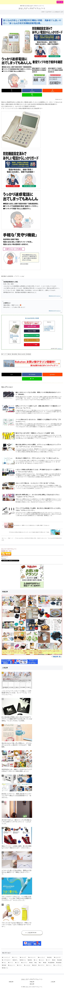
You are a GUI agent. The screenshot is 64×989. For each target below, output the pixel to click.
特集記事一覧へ (57, 656)
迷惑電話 (15, 354)
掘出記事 (32, 984)
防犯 (10, 354)
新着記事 (11, 981)
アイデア (5, 354)
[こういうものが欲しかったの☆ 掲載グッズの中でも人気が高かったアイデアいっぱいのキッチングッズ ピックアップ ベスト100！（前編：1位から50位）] (32, 625)
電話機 (29, 354)
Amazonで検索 (32, 331)
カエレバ (59, 348)
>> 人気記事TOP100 (30, 932)
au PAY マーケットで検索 (32, 340)
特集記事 (32, 981)
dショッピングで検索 (31, 344)
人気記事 (53, 981)
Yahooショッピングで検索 (32, 335)
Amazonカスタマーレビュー (55, 295)
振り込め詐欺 (22, 354)
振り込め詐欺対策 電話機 (32, 318)
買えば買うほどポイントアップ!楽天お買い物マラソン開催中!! (31, 323)
